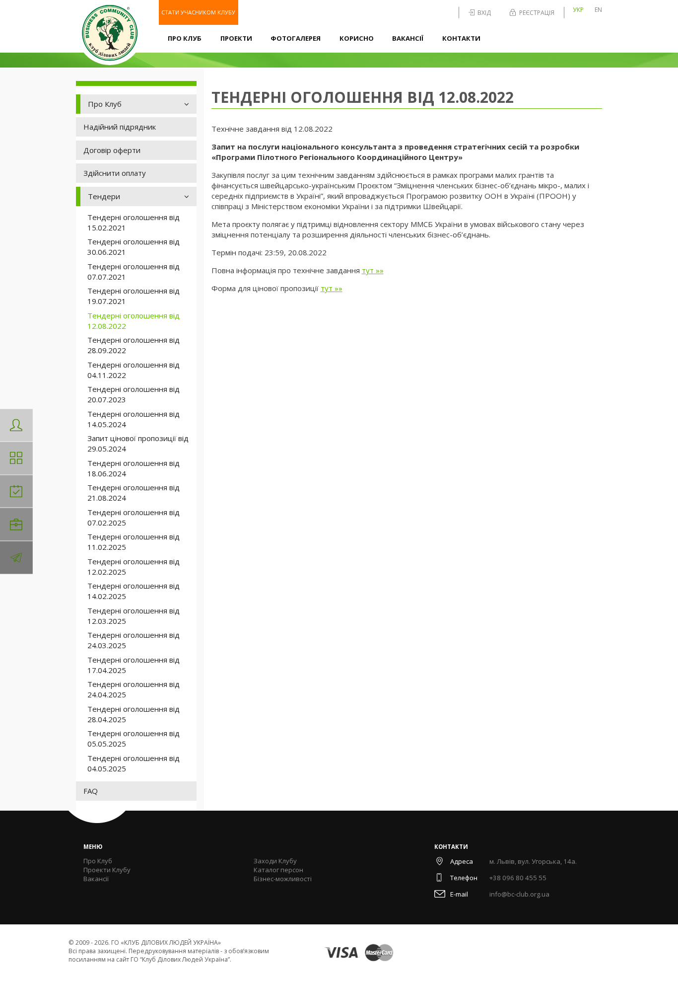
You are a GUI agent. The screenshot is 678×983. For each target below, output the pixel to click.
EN (598, 9)
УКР (578, 9)
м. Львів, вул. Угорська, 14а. (533, 861)
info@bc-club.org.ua (519, 894)
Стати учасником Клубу (198, 12)
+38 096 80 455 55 (517, 877)
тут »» (373, 270)
